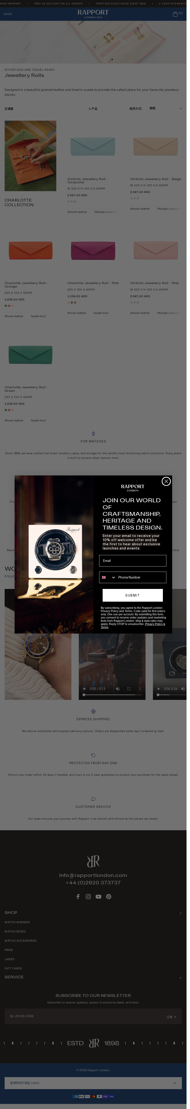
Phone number (110, 568)
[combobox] (107, 577)
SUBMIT (132, 595)
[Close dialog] (166, 481)
